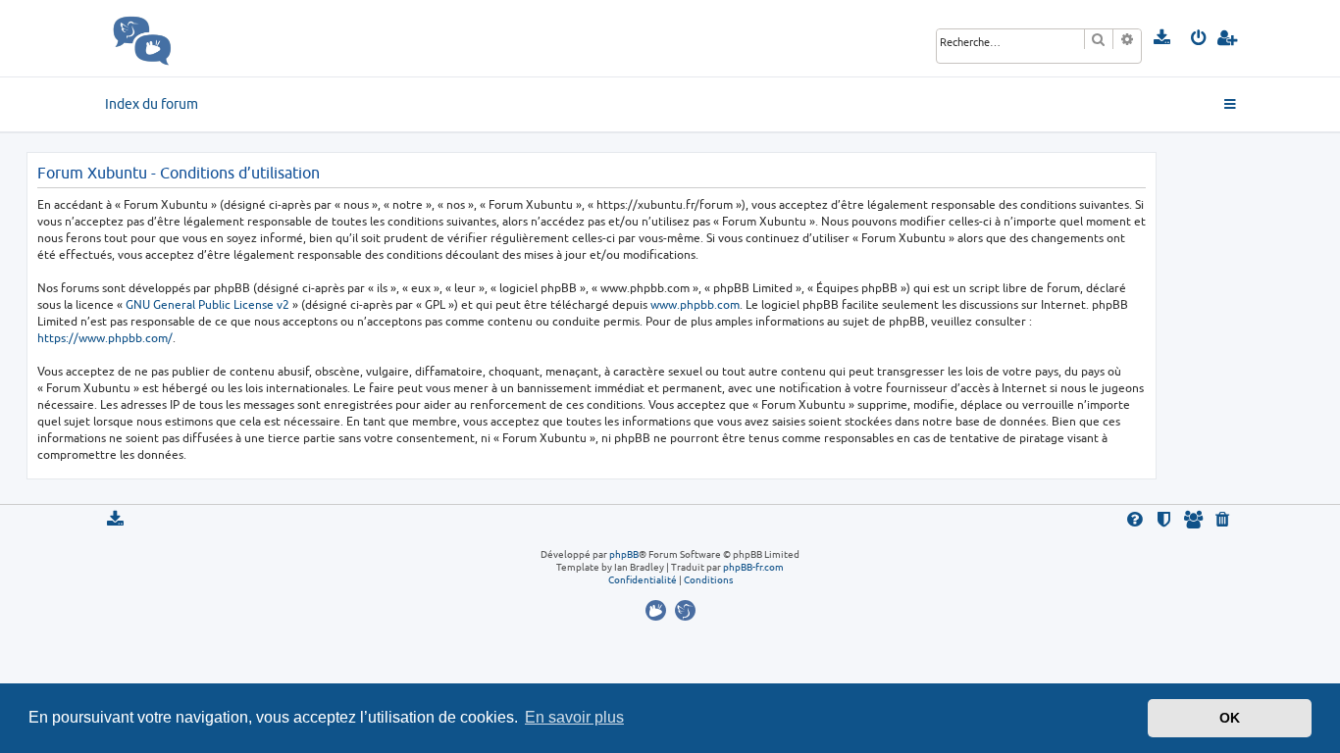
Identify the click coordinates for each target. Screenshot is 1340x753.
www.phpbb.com (695, 304)
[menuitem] (1163, 38)
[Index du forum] (185, 38)
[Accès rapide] (1231, 105)
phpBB (624, 554)
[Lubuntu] (685, 610)
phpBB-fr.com (753, 567)
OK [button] (1229, 718)
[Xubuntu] (658, 610)
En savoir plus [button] (574, 717)
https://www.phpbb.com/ (105, 337)
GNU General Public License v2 (207, 304)
